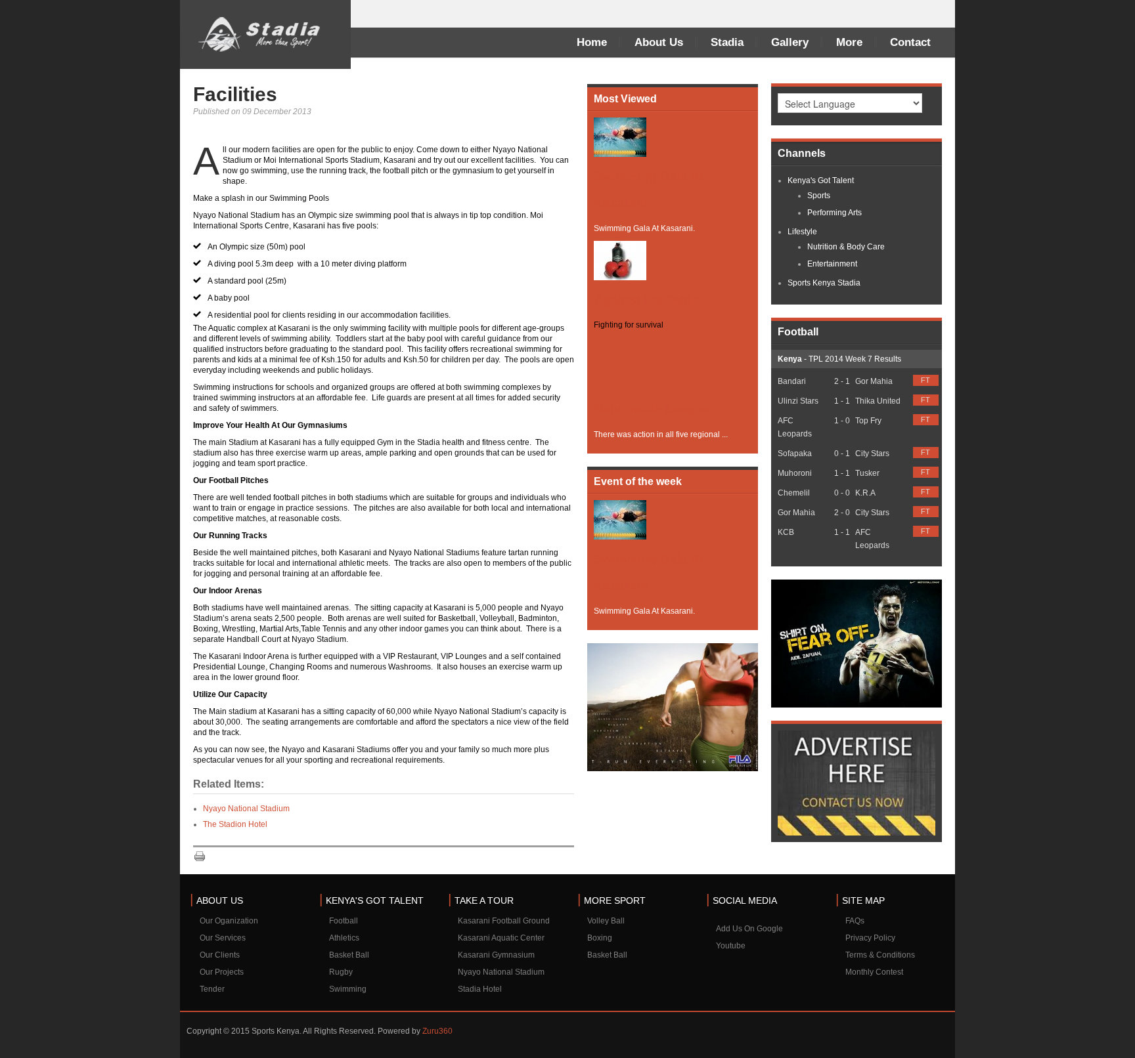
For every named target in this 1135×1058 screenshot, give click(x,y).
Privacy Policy (870, 937)
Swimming (348, 989)
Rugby (341, 972)
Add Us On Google (749, 928)
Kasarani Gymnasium (496, 955)
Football (343, 920)
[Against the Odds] (620, 259)
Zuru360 (437, 1031)
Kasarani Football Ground (504, 920)
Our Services (223, 937)
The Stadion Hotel (235, 824)
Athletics (344, 937)
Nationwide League (652, 408)
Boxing (599, 937)
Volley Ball (606, 920)
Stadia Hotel (480, 989)
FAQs (854, 920)
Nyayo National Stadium (246, 808)
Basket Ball (349, 955)
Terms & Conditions (880, 955)
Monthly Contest (874, 972)
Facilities (235, 94)
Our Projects (222, 972)
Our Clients (220, 955)
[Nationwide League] (620, 362)
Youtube (731, 945)
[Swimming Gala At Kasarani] (620, 136)
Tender (212, 989)
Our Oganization (229, 920)
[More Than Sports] (265, 34)
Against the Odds (646, 300)
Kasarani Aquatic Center (501, 937)
